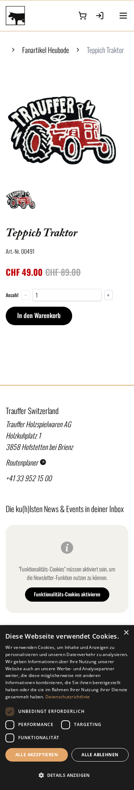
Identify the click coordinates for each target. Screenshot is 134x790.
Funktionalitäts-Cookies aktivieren (67, 594)
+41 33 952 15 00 (28, 478)
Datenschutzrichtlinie (67, 697)
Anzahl (12, 295)
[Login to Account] (100, 16)
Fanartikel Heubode (45, 49)
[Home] (23, 15)
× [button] (126, 632)
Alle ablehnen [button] (99, 755)
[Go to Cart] (82, 16)
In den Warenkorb (39, 315)
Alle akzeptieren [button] (36, 755)
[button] (67, 775)
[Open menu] (123, 16)
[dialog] (67, 707)
